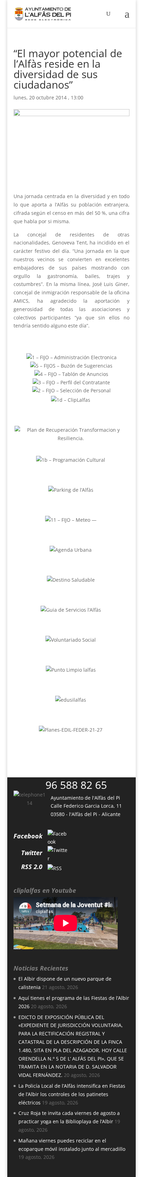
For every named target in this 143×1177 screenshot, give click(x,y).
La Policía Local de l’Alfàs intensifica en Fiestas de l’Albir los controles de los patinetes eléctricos (71, 1094)
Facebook (28, 836)
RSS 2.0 (31, 866)
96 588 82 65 (76, 785)
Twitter (31, 852)
